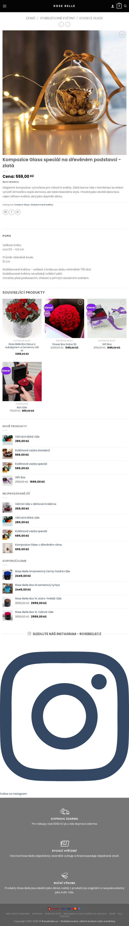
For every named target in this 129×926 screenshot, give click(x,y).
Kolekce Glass (91, 18)
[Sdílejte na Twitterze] (17, 212)
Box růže (22, 407)
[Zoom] (7, 150)
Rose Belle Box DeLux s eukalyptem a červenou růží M (22, 347)
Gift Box (107, 344)
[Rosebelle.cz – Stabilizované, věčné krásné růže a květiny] (64, 6)
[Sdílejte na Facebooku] (11, 212)
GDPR (112, 913)
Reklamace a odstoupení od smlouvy (85, 913)
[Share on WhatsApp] (5, 212)
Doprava (37, 913)
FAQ (120, 913)
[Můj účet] (112, 6)
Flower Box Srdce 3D (64, 344)
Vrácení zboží (53, 913)
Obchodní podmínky (18, 913)
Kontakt (65, 916)
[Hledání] (125, 6)
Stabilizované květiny (57, 18)
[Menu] (5, 6)
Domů (30, 18)
